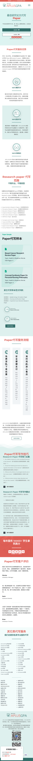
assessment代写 (5, 645)
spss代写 (20, 662)
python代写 (21, 655)
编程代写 (20, 694)
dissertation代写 (5, 661)
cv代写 (2, 657)
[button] (16, 486)
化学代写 (3, 690)
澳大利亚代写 (21, 682)
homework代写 (22, 672)
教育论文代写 (4, 697)
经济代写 (20, 690)
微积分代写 (3, 694)
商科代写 (3, 649)
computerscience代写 (6, 653)
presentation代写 (22, 651)
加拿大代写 (3, 688)
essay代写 (3, 664)
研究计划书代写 (21, 688)
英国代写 (20, 699)
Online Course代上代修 (7, 672)
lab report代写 (4, 670)
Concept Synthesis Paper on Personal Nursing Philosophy (16, 276)
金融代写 (20, 701)
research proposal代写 (24, 659)
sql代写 (2, 659)
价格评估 (16, 34)
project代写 (21, 653)
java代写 (3, 668)
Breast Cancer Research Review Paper (14, 254)
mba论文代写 (21, 645)
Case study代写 (5, 674)
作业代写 (3, 680)
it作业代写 (3, 666)
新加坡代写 (3, 701)
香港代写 (20, 703)
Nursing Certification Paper (17, 299)
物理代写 (20, 684)
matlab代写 (21, 643)
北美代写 (3, 692)
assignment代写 (5, 647)
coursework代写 (5, 655)
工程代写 (3, 662)
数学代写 (3, 682)
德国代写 (3, 696)
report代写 (20, 657)
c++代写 (3, 651)
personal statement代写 (24, 649)
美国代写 (20, 696)
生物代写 (20, 686)
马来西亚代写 (21, 705)
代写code (20, 670)
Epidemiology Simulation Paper (18, 297)
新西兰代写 (3, 703)
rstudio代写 (21, 661)
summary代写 (21, 666)
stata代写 (20, 664)
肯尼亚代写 (20, 697)
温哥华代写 (20, 680)
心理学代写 (20, 707)
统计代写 (20, 692)
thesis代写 (20, 668)
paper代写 (20, 647)
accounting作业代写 (6, 643)
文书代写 (3, 699)
